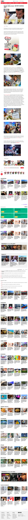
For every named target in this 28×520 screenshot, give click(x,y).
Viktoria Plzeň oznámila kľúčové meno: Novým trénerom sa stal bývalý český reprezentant (17, 374)
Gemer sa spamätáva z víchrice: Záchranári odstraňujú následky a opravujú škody (10, 297)
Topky (7, 4)
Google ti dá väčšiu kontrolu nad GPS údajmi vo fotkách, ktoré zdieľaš (24, 426)
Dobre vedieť (9, 4)
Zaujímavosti (3, 328)
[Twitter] (20, 512)
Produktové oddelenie (14, 514)
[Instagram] (19, 512)
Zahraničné (3, 302)
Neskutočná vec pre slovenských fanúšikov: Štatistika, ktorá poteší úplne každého (10, 225)
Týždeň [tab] (26, 269)
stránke (18, 137)
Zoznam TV (4, 254)
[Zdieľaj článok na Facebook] (2, 169)
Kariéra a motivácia (5, 393)
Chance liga (15, 376)
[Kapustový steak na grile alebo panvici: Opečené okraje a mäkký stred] (17, 410)
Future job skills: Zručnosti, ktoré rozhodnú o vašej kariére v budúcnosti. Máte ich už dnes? (4, 401)
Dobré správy (4, 340)
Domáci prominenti (22, 325)
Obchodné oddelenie (14, 515)
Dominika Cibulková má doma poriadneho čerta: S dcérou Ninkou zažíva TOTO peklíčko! (5, 263)
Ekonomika (3, 354)
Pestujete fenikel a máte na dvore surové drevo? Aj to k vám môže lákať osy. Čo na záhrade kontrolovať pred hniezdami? (24, 453)
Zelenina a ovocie (2, 467)
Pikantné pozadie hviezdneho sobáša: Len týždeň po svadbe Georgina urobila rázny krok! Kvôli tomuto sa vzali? (14, 278)
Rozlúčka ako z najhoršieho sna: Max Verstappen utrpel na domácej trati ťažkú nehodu (3, 375)
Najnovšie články (4, 280)
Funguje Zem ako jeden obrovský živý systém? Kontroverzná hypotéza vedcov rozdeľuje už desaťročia (3, 427)
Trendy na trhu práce (2, 403)
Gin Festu (17, 72)
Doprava (22, 389)
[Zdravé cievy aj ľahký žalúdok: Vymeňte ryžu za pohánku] (24, 410)
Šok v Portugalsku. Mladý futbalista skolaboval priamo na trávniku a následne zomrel (24, 439)
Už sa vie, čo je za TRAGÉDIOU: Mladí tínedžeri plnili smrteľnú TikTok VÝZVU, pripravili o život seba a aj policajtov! (14, 271)
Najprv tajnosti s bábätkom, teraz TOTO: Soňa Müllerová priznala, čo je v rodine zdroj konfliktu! (13, 264)
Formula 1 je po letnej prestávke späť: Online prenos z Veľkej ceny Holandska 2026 (10, 374)
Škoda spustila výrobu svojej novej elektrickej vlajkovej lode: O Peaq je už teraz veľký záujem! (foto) (11, 362)
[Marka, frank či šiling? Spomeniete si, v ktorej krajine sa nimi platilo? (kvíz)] (17, 357)
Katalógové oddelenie (14, 516)
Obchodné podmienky (9, 515)
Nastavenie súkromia (3, 515)
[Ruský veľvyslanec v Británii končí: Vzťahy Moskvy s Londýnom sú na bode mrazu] (4, 306)
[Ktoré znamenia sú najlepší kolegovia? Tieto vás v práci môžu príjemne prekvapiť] (17, 397)
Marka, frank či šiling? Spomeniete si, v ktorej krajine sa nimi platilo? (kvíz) (17, 361)
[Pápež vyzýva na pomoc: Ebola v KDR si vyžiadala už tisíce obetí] (11, 306)
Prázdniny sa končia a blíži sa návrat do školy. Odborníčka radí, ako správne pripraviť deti (10, 439)
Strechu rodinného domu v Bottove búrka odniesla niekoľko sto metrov (22, 263)
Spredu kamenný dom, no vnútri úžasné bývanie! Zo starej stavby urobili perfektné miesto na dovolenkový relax (17, 453)
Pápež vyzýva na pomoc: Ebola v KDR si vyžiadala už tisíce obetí (8, 287)
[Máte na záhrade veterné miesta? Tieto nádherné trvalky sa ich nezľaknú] (11, 461)
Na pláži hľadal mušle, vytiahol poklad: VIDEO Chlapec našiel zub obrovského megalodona (24, 336)
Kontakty (13, 512)
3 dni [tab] (23, 269)
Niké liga (22, 375)
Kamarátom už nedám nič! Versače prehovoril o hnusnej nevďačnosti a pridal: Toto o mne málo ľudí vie (24, 323)
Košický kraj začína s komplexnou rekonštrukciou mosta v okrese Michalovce (24, 387)
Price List (8, 517)
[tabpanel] (14, 275)
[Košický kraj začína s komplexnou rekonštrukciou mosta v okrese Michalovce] (24, 383)
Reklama (8, 512)
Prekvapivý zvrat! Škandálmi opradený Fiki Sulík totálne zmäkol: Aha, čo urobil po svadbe (12, 276)
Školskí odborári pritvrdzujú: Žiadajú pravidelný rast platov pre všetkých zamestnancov (17, 297)
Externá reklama (8, 514)
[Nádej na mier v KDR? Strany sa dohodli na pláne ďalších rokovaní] (24, 306)
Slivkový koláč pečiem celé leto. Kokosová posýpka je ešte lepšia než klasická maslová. (10, 414)
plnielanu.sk (15, 350)
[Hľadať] (25, 3)
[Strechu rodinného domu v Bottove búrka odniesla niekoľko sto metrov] (22, 259)
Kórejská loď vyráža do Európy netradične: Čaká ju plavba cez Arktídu (17, 310)
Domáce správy (4, 289)
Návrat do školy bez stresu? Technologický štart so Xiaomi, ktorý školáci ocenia (17, 225)
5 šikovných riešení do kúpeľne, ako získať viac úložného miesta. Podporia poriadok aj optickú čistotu (10, 453)
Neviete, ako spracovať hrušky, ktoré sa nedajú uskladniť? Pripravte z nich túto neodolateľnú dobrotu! (17, 466)
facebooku (5, 138)
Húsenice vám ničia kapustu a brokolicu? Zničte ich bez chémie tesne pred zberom (3, 465)
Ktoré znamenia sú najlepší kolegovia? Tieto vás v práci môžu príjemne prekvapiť (17, 401)
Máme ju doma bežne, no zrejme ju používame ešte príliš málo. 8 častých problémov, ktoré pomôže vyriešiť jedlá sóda (4, 453)
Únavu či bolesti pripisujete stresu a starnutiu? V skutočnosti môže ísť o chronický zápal (17, 440)
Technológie (3, 418)
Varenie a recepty (4, 406)
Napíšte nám (2, 517)
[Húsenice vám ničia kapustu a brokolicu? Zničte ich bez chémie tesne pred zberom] (4, 461)
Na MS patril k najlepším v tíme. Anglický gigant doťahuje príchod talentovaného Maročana (4, 439)
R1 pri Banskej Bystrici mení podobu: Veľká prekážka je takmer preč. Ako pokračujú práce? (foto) (24, 362)
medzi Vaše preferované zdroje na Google (12, 167)
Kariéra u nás (2, 516)
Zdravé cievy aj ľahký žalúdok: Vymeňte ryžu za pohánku (24, 414)
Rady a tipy (15, 415)
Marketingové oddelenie (14, 517)
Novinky (15, 389)
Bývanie (2, 445)
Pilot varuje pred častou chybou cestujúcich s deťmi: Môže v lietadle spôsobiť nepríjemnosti (17, 336)
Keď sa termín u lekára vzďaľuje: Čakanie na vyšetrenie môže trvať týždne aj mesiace (24, 225)
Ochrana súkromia (3, 514)
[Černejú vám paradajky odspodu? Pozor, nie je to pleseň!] (24, 461)
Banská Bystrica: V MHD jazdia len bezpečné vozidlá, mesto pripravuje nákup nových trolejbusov (24, 297)
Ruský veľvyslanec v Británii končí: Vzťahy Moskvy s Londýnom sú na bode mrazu (10, 284)
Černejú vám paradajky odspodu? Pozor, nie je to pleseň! (24, 465)
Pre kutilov (3, 457)
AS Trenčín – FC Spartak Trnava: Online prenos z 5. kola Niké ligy (24, 374)
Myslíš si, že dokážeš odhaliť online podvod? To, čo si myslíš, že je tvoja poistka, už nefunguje (17, 427)
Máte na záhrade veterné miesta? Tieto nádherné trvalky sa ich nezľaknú (11, 465)
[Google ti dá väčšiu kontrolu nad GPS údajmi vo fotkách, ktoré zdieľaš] (24, 422)
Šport (2, 366)
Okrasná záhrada (9, 466)
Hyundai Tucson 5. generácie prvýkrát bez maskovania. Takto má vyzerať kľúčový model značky (3, 388)
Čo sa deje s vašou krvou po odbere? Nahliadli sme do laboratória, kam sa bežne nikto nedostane (4, 226)
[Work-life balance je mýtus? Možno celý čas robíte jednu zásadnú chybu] (24, 397)
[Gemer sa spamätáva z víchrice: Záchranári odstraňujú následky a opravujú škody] (11, 293)
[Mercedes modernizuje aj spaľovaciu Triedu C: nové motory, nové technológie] (11, 383)
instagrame (8, 138)
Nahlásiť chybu (5, 170)
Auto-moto (3, 380)
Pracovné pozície (3, 206)
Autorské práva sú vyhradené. (20, 514)
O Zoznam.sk (2, 512)
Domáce (1, 350)
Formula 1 (1, 377)
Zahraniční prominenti (9, 325)
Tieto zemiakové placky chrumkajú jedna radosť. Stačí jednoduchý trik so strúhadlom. (4, 414)
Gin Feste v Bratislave (7, 94)
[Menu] (26, 3)
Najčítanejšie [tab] (20, 269)
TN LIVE (2, 431)
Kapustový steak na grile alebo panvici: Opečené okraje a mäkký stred (17, 414)
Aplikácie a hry (22, 427)
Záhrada (22, 466)
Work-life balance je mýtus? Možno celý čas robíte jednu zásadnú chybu (24, 401)
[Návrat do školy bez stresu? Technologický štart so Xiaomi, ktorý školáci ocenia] (11, 344)
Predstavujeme (2, 390)
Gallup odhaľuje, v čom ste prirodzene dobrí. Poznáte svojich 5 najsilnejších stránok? (10, 401)
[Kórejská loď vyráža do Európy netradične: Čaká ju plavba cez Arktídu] (17, 306)
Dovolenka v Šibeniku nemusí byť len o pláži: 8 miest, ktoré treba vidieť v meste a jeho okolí (11, 336)
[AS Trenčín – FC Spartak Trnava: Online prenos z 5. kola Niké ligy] (24, 370)
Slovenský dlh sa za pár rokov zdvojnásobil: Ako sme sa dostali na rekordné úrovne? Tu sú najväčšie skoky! (3, 362)
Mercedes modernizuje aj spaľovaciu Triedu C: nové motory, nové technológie (10, 387)
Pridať (22, 167)
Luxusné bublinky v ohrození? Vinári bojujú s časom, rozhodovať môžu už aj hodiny (4, 336)
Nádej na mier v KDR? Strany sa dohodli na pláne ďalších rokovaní (24, 310)
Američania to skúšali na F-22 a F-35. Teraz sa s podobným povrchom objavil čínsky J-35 (10, 426)
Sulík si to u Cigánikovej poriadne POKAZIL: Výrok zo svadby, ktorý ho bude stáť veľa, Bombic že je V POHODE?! (13, 273)
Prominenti (3, 315)
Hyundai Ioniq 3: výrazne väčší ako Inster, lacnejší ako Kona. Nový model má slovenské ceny (17, 387)
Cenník (7, 516)
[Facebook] (18, 512)
